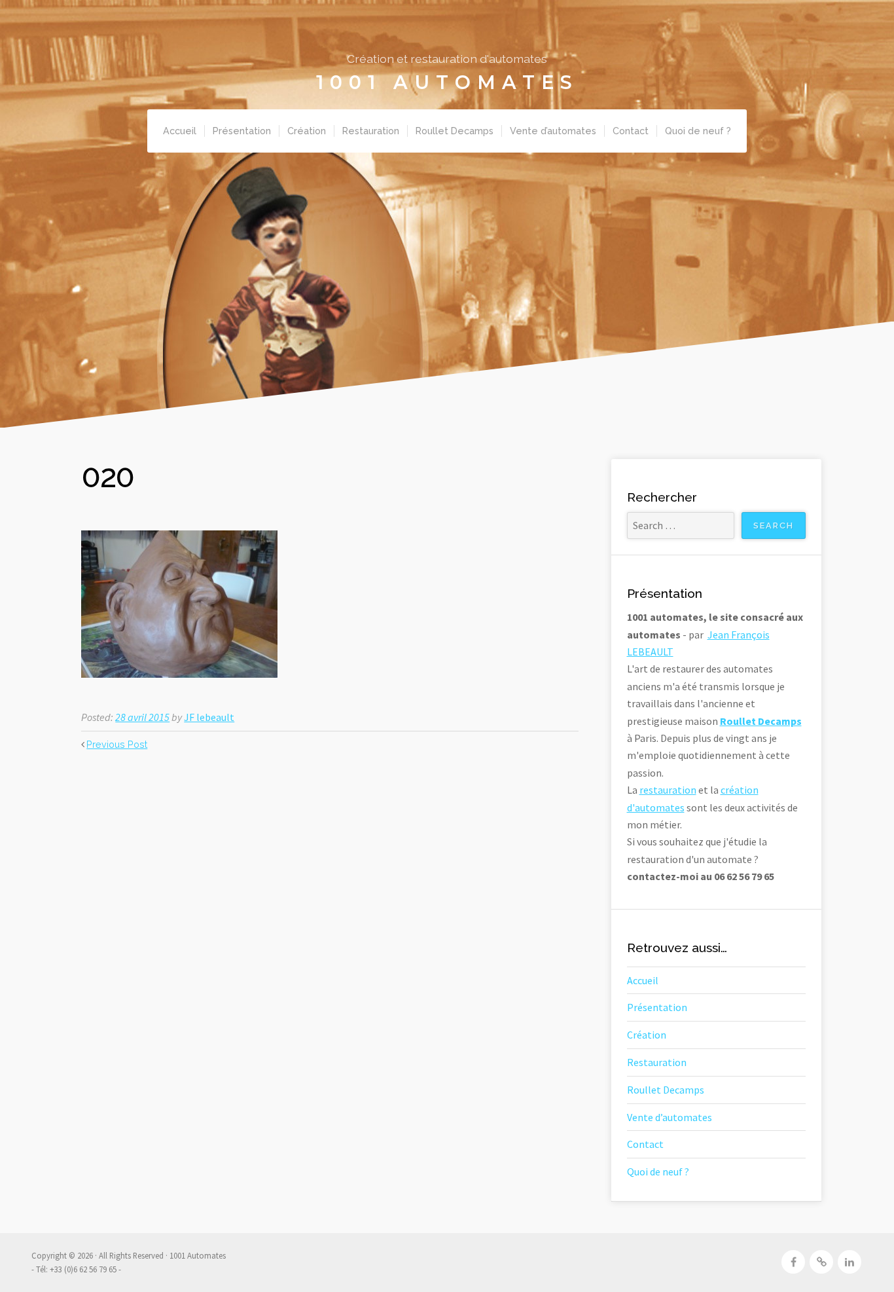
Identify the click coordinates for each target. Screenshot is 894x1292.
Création (306, 130)
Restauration (370, 130)
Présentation (242, 130)
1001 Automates (447, 82)
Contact (631, 130)
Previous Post (116, 744)
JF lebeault (209, 717)
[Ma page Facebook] (793, 1262)
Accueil (179, 130)
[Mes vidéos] (821, 1262)
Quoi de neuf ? (698, 130)
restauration (667, 789)
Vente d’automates (553, 130)
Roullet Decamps (454, 130)
